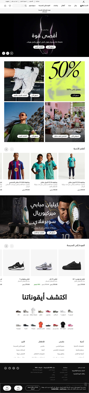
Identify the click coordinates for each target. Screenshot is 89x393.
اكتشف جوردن (39, 47)
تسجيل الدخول (23, 1)
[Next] (3, 53)
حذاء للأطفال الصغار (51, 281)
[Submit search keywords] (25, 5)
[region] (44, 388)
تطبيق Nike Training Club (36, 372)
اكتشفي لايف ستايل (60, 136)
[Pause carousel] (11, 53)
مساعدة (37, 1)
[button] (75, 5)
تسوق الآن (36, 11)
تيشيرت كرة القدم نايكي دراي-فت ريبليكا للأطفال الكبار (45, 185)
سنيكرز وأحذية (80, 350)
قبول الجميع (7, 388)
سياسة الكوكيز (63, 389)
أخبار (54, 372)
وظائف (53, 375)
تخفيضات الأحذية (79, 346)
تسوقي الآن (75, 136)
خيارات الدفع (64, 377)
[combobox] (19, 5)
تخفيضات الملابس (58, 350)
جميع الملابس (60, 346)
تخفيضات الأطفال (39, 354)
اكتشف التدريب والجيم (20, 95)
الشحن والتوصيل (63, 372)
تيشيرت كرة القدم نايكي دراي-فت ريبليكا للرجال (73, 185)
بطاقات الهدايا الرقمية (79, 374)
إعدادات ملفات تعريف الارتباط (33, 388)
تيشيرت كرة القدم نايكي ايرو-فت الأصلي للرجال (18, 185)
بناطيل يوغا (60, 354)
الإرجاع (65, 375)
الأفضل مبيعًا (21, 354)
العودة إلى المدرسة (19, 346)
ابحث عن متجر (14, 1)
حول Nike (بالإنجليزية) (49, 367)
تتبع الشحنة (64, 370)
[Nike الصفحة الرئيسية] (82, 6)
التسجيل (31, 1)
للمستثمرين (52, 377)
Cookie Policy (54, 389)
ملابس (42, 346)
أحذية (43, 350)
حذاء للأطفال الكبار (79, 281)
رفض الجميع (18, 388)
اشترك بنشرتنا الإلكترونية (78, 371)
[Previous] (7, 53)
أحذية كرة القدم (79, 354)
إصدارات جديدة (20, 350)
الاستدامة (52, 380)
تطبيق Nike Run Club (37, 370)
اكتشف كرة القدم (39, 233)
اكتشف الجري (23, 136)
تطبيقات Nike (38, 367)
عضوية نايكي (52, 370)
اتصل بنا (65, 380)
